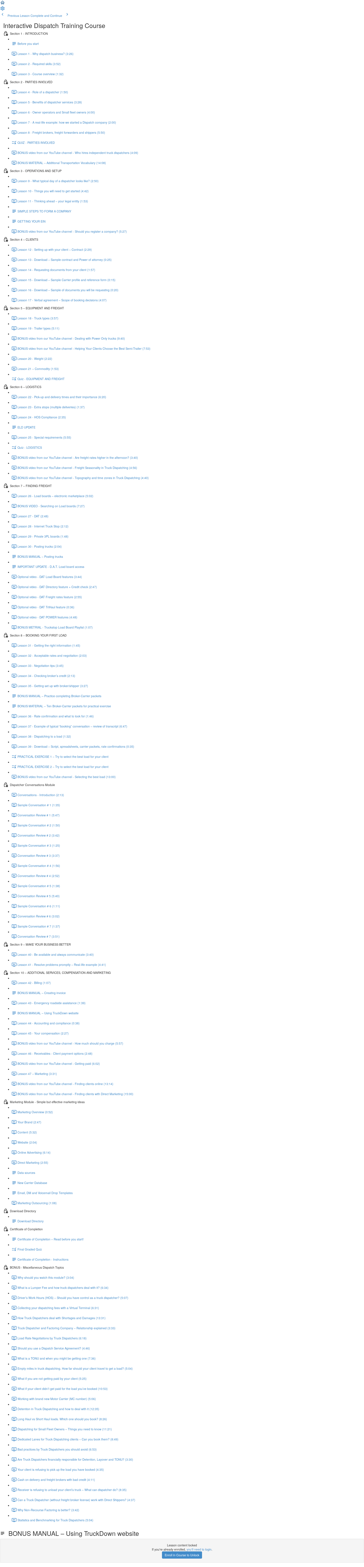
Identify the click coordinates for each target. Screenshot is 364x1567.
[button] (2, 4)
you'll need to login (199, 1549)
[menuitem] (2, 10)
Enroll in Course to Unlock (182, 1555)
